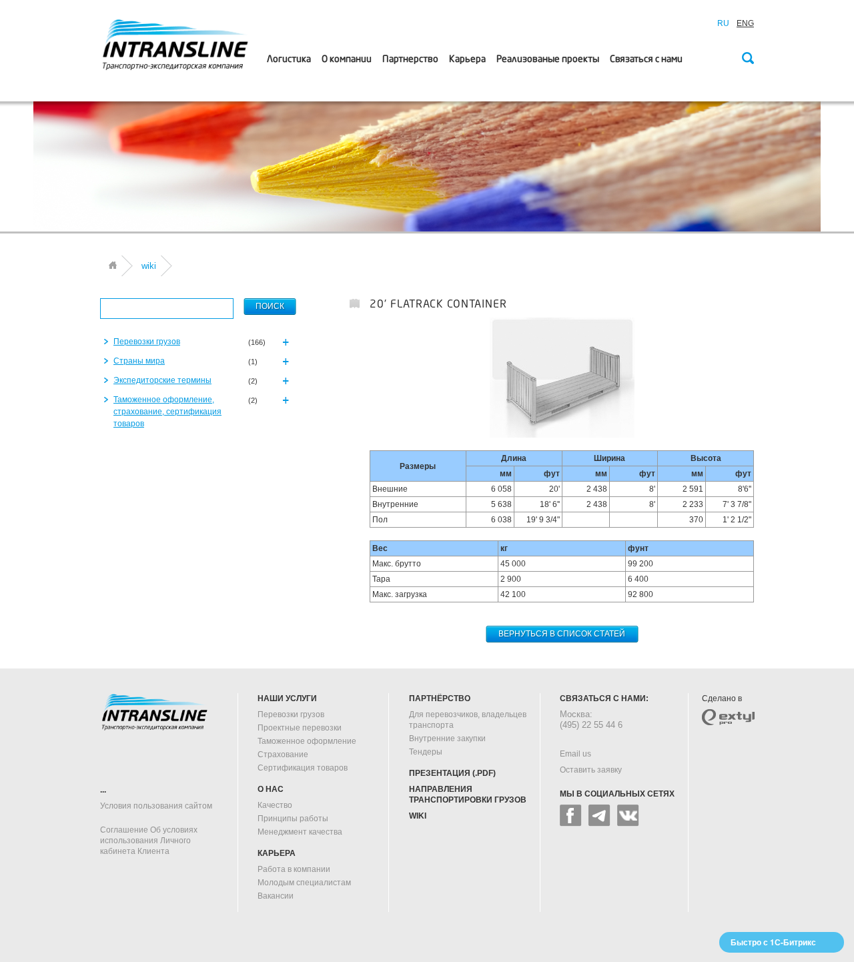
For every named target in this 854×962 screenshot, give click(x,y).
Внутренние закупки (447, 738)
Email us (575, 754)
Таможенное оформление (307, 741)
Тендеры (425, 752)
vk (628, 816)
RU (723, 23)
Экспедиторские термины (162, 380)
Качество (275, 805)
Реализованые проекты (547, 59)
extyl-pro (728, 717)
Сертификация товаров (303, 768)
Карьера (467, 59)
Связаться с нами (646, 59)
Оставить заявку (591, 770)
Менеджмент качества (300, 832)
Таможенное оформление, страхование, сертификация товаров (167, 411)
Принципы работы (293, 818)
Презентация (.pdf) (452, 773)
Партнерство (410, 59)
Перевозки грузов (146, 341)
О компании (347, 59)
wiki (417, 816)
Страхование (283, 754)
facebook (571, 816)
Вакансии (276, 896)
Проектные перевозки (300, 728)
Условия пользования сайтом (156, 806)
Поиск (747, 59)
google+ (599, 816)
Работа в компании (294, 869)
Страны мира (139, 361)
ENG (745, 23)
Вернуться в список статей (561, 633)
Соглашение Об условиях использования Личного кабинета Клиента (148, 840)
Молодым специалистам (304, 882)
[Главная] (113, 265)
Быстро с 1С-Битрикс (773, 942)
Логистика (289, 59)
